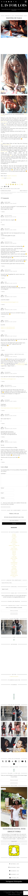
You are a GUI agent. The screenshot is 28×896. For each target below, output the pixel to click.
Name (2, 487)
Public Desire (14, 572)
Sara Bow (7, 414)
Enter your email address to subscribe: (14, 607)
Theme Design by (14, 894)
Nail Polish (11, 188)
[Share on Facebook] (5, 186)
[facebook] (9, 761)
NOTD (15, 188)
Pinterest (14, 874)
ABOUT (16, 891)
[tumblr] (25, 761)
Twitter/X (14, 863)
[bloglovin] (12, 761)
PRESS (13, 892)
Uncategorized (19, 15)
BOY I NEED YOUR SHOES (20, 191)
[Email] (14, 764)
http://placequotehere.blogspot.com (9, 302)
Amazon (14, 534)
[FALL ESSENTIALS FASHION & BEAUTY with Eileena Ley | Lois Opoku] (14, 744)
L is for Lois (10, 891)
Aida (6, 295)
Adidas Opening (7, 144)
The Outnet (14, 536)
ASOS (14, 546)
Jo (5, 308)
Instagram (14, 867)
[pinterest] (16, 761)
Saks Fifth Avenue (14, 575)
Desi (5, 124)
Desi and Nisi (4, 121)
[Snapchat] (20, 184)
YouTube (14, 877)
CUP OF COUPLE (8, 215)
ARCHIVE (8, 892)
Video (18, 188)
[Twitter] (1, 1)
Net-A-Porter (14, 569)
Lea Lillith (7, 228)
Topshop (14, 551)
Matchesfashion (14, 562)
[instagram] (6, 761)
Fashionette (14, 566)
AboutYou (14, 539)
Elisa (6, 334)
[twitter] (3, 761)
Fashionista (7, 372)
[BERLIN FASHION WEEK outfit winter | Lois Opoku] (14, 627)
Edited (14, 538)
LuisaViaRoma (14, 563)
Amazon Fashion (14, 549)
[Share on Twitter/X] (7, 186)
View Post (14, 841)
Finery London (14, 548)
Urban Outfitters (14, 558)
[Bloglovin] (13, 1)
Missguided (14, 556)
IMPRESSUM (19, 892)
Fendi (14, 561)
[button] (26, 1)
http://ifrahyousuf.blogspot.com (8, 378)
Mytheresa (14, 568)
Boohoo (14, 559)
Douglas (14, 535)
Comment (3, 473)
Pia (5, 427)
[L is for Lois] (14, 4)
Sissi (6, 282)
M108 (7, 188)
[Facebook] (11, 1)
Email (2, 492)
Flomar (4, 188)
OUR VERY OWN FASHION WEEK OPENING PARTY (7, 192)
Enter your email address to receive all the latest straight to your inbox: (14, 776)
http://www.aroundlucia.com (8, 327)
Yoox (14, 555)
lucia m (6, 320)
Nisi (1, 114)
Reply (3, 211)
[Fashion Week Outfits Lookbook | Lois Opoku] (14, 729)
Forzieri (14, 544)
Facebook (14, 870)
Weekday (14, 554)
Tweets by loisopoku (14, 676)
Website (2, 497)
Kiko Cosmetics (14, 542)
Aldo (14, 565)
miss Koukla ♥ (8, 385)
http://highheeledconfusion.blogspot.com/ (11, 408)
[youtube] (22, 761)
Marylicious (8, 270)
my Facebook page (20, 364)
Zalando (14, 552)
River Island (14, 541)
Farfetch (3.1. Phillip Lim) (14, 545)
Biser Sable (7, 202)
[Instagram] (8, 184)
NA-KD (14, 576)
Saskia (6, 440)
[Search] (15, 1)
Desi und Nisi (4, 151)
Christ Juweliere (14, 571)
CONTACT (22, 891)
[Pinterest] (6, 1)
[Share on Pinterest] (8, 186)
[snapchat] (19, 761)
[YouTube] (8, 1)
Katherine (7, 400)
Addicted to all (8, 242)
